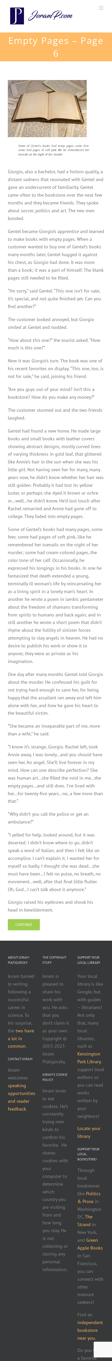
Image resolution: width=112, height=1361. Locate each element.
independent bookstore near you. (90, 1330)
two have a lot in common (21, 1038)
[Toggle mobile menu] (101, 8)
